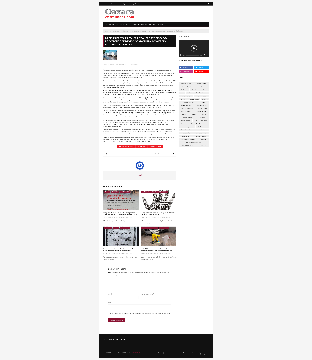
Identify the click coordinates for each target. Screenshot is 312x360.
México (204, 114)
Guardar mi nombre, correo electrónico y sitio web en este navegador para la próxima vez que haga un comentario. (139, 314)
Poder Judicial (202, 127)
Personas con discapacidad (198, 124)
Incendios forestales (186, 105)
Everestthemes (135, 352)
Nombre (111, 294)
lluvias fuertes (202, 108)
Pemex (183, 124)
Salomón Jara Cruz (201, 133)
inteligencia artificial (201, 105)
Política (128, 24)
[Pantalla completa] (207, 55)
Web (109, 303)
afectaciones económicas (126, 146)
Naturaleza (110, 3)
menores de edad (201, 111)
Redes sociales (186, 133)
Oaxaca (202, 117)
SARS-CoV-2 (185, 136)
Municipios (123, 3)
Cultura (105, 3)
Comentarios (135, 24)
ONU (196, 120)
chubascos (184, 90)
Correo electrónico (147, 294)
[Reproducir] (181, 55)
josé (127, 65)
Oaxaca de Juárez (185, 120)
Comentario (112, 276)
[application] (194, 48)
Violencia (202, 145)
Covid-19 (189, 93)
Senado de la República (188, 139)
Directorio (140, 3)
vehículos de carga (155, 146)
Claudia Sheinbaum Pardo (199, 90)
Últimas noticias (113, 24)
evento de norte (201, 96)
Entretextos (152, 24)
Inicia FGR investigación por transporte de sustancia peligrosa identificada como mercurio (157, 250)
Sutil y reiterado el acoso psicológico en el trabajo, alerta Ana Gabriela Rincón (158, 213)
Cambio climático (201, 83)
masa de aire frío (186, 111)
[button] (194, 48)
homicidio (205, 99)
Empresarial (117, 3)
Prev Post (121, 154)
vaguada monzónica (187, 145)
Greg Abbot (141, 146)
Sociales (129, 3)
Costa (182, 93)
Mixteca (184, 114)
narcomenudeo (187, 117)
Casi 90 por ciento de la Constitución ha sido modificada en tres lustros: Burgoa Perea (118, 250)
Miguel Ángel (129, 217)
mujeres (194, 114)
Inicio (105, 24)
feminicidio (183, 99)
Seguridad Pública (201, 136)
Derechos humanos (201, 93)
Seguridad (160, 24)
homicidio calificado (188, 102)
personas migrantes (187, 127)
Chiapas (203, 87)
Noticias (122, 24)
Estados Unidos (186, 96)
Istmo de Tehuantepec (187, 108)
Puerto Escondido (186, 130)
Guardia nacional (194, 99)
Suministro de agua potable (194, 142)
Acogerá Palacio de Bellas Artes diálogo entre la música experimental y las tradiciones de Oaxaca (120, 213)
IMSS (203, 102)
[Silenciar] (204, 55)
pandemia (204, 120)
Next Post (158, 154)
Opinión (134, 3)
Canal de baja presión (188, 87)
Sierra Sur (203, 139)
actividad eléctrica (186, 83)
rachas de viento (201, 130)
